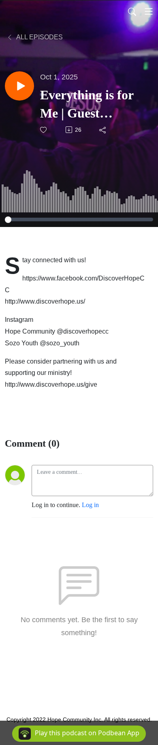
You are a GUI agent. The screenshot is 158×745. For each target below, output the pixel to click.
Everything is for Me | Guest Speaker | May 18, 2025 (89, 105)
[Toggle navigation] (148, 11)
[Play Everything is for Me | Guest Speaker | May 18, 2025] (19, 86)
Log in (90, 504)
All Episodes (39, 37)
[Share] (103, 129)
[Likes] (44, 130)
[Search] (132, 11)
